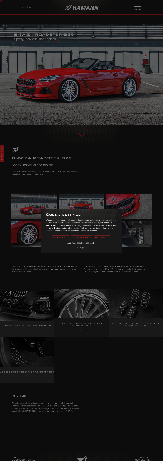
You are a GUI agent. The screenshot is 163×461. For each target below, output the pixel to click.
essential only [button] (80, 237)
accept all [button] (59, 237)
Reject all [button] (101, 237)
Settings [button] (80, 247)
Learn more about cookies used (80, 243)
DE (30, 7)
